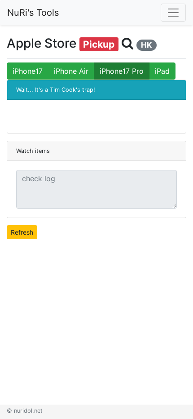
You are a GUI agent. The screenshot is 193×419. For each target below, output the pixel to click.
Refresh (22, 232)
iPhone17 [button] (28, 71)
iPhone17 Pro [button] (122, 71)
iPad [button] (162, 71)
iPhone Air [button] (71, 71)
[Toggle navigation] (173, 13)
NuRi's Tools (33, 12)
